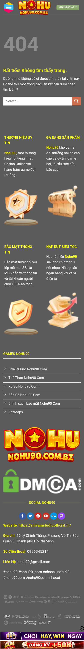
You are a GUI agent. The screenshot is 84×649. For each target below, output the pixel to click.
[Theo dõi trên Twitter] (30, 516)
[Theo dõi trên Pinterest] (38, 516)
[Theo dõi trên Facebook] (22, 516)
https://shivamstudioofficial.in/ (45, 525)
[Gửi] (76, 101)
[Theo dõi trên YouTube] (46, 516)
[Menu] (8, 7)
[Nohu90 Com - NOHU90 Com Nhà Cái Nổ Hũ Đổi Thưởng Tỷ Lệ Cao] (34, 7)
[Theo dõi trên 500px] (53, 516)
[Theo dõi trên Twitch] (61, 516)
